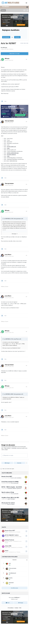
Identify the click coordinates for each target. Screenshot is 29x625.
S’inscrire (17, 37)
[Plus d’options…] (26, 59)
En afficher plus (14, 588)
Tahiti (8, 156)
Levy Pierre (8, 254)
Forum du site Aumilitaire (16, 477)
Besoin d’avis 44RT (7, 476)
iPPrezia (5, 47)
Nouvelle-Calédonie (11, 154)
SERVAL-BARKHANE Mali (13, 153)
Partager (8, 463)
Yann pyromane (9, 121)
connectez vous (15, 448)
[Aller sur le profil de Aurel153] (3, 536)
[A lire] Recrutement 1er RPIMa (10, 481)
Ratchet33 (11, 582)
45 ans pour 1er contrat (8, 503)
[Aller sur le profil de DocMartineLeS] (26, 487)
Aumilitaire (5, 7)
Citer (5, 101)
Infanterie (11, 49)
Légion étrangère (11, 499)
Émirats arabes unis (11, 146)
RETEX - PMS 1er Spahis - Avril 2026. (12, 487)
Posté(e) (9, 60)
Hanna (6, 531)
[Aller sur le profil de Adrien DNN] (3, 546)
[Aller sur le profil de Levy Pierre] (2, 255)
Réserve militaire (10, 504)
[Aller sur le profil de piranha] (7, 578)
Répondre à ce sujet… (9, 455)
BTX (10, 563)
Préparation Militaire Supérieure (14, 488)
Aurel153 (7, 536)
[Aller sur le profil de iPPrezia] (2, 59)
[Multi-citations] (2, 101)
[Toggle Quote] (3, 218)
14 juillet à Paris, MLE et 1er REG (10, 497)
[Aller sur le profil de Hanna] (3, 531)
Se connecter (6, 37)
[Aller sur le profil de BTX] (26, 482)
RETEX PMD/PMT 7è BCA (12, 535)
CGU (20, 607)
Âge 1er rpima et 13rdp (8, 492)
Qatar (8, 148)
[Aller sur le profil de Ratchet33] (26, 477)
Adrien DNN (8, 546)
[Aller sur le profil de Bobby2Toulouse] (3, 540)
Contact (16, 607)
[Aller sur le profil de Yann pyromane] (2, 121)
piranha (10, 577)
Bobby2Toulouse (9, 540)
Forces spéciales (14, 483)
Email (8, 602)
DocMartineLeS (12, 573)
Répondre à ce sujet (14, 53)
